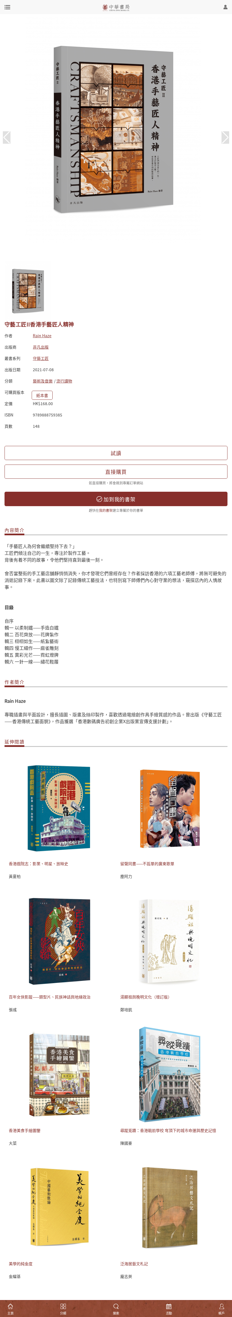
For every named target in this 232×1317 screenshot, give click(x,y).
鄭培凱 (126, 1009)
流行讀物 (64, 381)
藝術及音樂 (43, 381)
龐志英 (126, 1276)
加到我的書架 (119, 499)
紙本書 (42, 395)
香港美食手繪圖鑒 (24, 1130)
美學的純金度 (21, 1263)
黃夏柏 (15, 876)
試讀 (116, 453)
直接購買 (116, 471)
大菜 (13, 1143)
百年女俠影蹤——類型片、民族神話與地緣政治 (50, 997)
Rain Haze (42, 335)
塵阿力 (126, 876)
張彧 (13, 1009)
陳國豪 (126, 1143)
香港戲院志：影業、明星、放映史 (38, 863)
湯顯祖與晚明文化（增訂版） (146, 997)
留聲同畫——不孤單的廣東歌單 (147, 863)
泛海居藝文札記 (134, 1263)
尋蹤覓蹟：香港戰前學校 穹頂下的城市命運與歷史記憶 (168, 1130)
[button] (225, 137)
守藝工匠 (41, 358)
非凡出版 (41, 347)
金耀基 (15, 1276)
